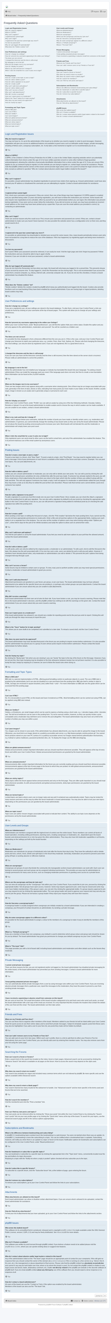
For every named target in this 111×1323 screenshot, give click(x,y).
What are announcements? (14, 120)
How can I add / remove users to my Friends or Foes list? (75, 65)
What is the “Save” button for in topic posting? (20, 98)
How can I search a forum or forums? (68, 72)
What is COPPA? (10, 32)
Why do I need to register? (13, 30)
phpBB (34, 374)
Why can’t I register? (12, 34)
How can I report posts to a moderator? (18, 96)
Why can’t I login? (11, 38)
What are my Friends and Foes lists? (68, 63)
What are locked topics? (13, 124)
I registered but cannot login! (14, 36)
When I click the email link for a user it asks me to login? (23, 70)
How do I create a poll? (12, 84)
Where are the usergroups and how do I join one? (72, 36)
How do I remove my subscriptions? (68, 94)
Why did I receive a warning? (14, 94)
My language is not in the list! (14, 62)
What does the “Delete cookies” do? (17, 47)
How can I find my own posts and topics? (69, 80)
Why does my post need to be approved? (18, 100)
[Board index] (7, 6)
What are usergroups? (63, 34)
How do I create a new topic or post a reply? (19, 77)
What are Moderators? (63, 32)
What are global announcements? (16, 118)
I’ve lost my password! (12, 43)
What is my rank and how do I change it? (18, 68)
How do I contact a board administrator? (69, 116)
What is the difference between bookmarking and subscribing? (76, 88)
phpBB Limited (66, 1230)
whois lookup (57, 1261)
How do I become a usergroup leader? (69, 38)
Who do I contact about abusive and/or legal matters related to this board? (80, 114)
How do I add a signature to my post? (17, 82)
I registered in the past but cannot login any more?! (21, 41)
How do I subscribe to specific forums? (69, 92)
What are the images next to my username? (19, 64)
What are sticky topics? (13, 122)
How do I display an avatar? (14, 66)
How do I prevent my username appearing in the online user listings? (27, 56)
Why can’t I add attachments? (15, 92)
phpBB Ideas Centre (12, 1247)
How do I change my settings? (15, 54)
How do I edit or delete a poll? (14, 88)
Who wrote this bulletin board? (66, 110)
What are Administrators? (64, 30)
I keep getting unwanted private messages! (70, 54)
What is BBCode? (11, 109)
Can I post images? (11, 116)
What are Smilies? (11, 113)
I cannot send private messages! (67, 52)
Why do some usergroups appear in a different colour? (74, 41)
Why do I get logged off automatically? (17, 45)
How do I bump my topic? (13, 102)
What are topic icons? (12, 126)
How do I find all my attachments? (67, 103)
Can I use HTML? (11, 111)
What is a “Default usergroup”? (66, 43)
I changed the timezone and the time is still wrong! (21, 60)
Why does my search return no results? (69, 74)
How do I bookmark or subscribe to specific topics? (73, 90)
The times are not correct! (13, 58)
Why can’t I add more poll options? (16, 86)
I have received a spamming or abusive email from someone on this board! (80, 56)
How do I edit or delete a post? (15, 79)
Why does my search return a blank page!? (70, 76)
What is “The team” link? (64, 45)
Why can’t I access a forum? (14, 90)
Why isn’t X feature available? (66, 112)
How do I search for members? (66, 78)
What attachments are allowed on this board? (71, 101)
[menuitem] (8, 11)
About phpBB (62, 1232)
